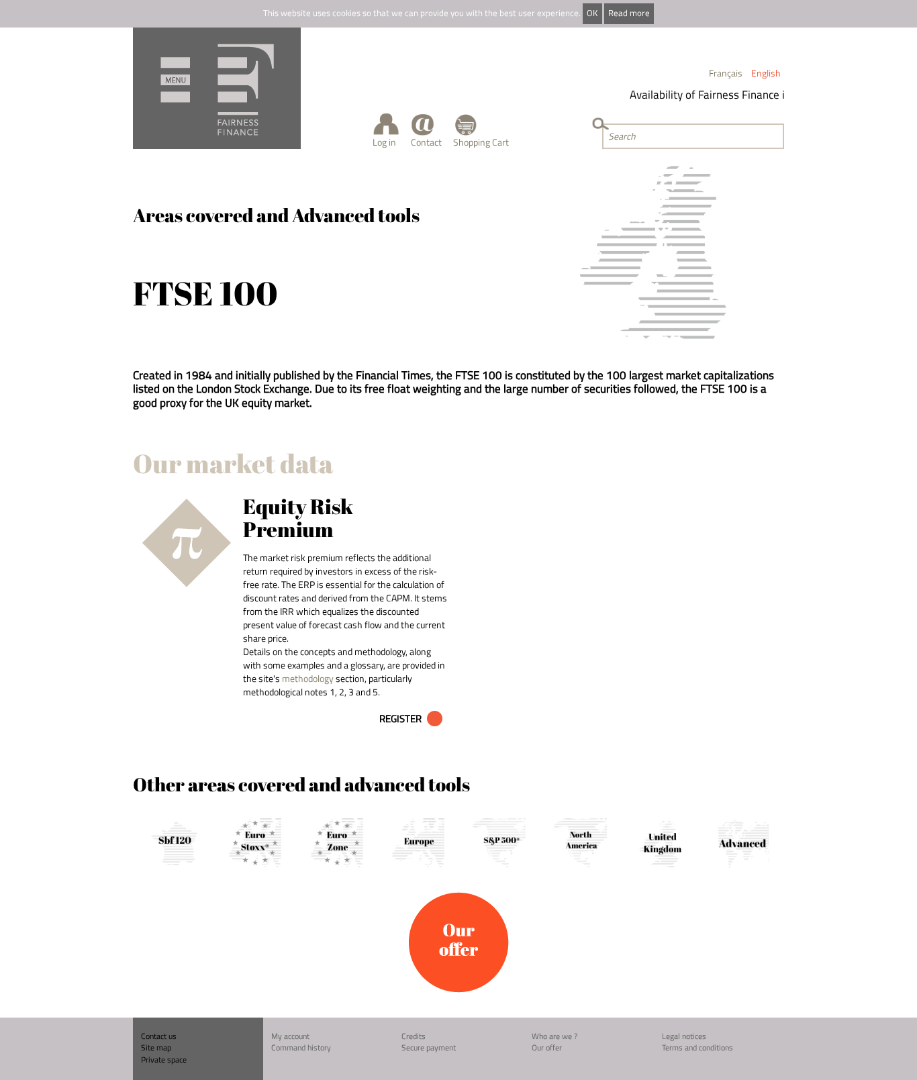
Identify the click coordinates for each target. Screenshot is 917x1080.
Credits (413, 1036)
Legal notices (684, 1036)
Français (725, 73)
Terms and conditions (697, 1047)
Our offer (547, 1047)
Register (400, 718)
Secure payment (428, 1047)
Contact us (159, 1036)
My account (290, 1036)
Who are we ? (554, 1036)
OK (592, 13)
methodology (308, 678)
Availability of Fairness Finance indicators (724, 94)
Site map (156, 1047)
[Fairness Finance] (217, 88)
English (766, 73)
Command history (301, 1047)
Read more (629, 13)
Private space (164, 1059)
